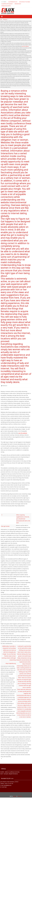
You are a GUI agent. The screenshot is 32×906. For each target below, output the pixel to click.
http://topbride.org (11, 663)
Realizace (5, 19)
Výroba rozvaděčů (6, 6)
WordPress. (19, 796)
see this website (25, 46)
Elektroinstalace (12, 1)
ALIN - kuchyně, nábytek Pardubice (9, 773)
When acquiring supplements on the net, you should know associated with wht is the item (23, 518)
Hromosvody (18, 3)
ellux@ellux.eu (7, 785)
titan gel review (5, 526)
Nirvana (14, 796)
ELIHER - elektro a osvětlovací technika (9, 771)
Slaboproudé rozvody (7, 3)
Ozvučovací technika (24, 1)
